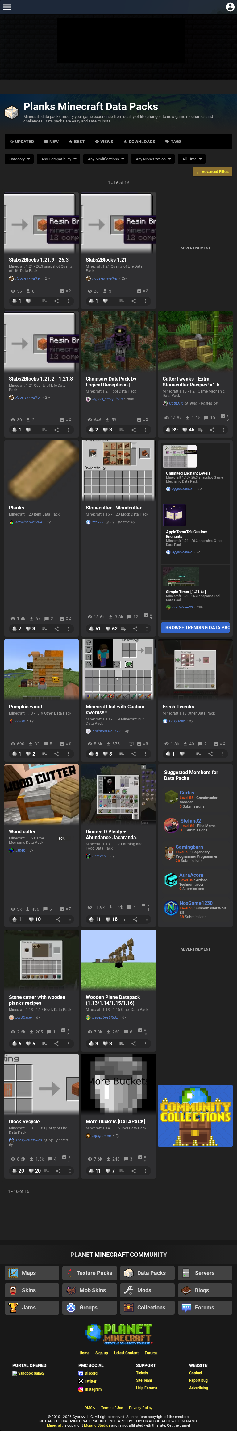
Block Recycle (24, 1121)
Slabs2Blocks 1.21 (106, 260)
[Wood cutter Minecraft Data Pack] (41, 795)
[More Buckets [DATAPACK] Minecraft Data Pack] (118, 1085)
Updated (24, 141)
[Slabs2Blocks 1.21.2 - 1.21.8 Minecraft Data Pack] (41, 342)
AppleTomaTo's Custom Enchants (186, 534)
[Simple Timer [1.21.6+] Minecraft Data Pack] (181, 577)
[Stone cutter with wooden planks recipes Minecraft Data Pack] (41, 960)
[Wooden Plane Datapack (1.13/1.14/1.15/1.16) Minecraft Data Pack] (118, 960)
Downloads (142, 141)
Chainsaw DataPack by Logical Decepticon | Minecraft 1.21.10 (111, 382)
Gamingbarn (189, 847)
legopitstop (101, 1136)
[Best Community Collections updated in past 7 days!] (195, 1116)
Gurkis (187, 793)
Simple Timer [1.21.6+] (186, 591)
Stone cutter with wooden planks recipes (37, 1000)
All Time (189, 159)
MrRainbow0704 (28, 522)
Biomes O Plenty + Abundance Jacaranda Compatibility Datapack (111, 834)
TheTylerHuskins (28, 1140)
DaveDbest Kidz (105, 1017)
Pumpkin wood (25, 707)
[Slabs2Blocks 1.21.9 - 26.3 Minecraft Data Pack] (41, 223)
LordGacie (23, 1017)
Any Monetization (151, 159)
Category (17, 159)
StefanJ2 (191, 821)
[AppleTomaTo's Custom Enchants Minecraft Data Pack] (181, 515)
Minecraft (55, 1425)
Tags (176, 141)
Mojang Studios (97, 1425)
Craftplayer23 (182, 607)
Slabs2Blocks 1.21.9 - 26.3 (39, 260)
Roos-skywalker (28, 278)
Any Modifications (103, 159)
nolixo (20, 721)
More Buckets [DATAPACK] (115, 1121)
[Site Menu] (7, 7)
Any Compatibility (56, 159)
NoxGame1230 (196, 903)
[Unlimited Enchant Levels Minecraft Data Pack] (181, 456)
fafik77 (98, 522)
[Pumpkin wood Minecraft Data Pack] (41, 670)
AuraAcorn (191, 875)
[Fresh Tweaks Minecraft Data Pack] (195, 670)
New (54, 141)
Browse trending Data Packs (197, 627)
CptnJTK (176, 403)
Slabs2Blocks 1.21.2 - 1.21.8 (41, 379)
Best (79, 141)
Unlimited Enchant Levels (188, 473)
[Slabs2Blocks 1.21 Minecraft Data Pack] (118, 223)
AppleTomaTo (182, 489)
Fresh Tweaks (178, 707)
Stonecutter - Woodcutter (114, 508)
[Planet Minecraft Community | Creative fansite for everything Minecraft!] (118, 1333)
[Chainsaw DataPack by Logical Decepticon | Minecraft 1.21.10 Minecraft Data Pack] (118, 342)
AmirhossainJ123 (106, 731)
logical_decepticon (107, 399)
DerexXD (99, 856)
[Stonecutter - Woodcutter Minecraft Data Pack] (118, 471)
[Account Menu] (230, 7)
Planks (16, 508)
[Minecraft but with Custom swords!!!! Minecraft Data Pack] (118, 670)
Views (106, 141)
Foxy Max (177, 721)
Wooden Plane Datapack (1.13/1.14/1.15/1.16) (113, 1000)
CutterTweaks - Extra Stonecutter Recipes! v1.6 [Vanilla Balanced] (191, 382)
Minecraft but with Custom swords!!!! (115, 710)
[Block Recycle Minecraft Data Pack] (41, 1085)
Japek (20, 850)
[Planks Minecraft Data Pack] (41, 471)
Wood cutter (22, 832)
